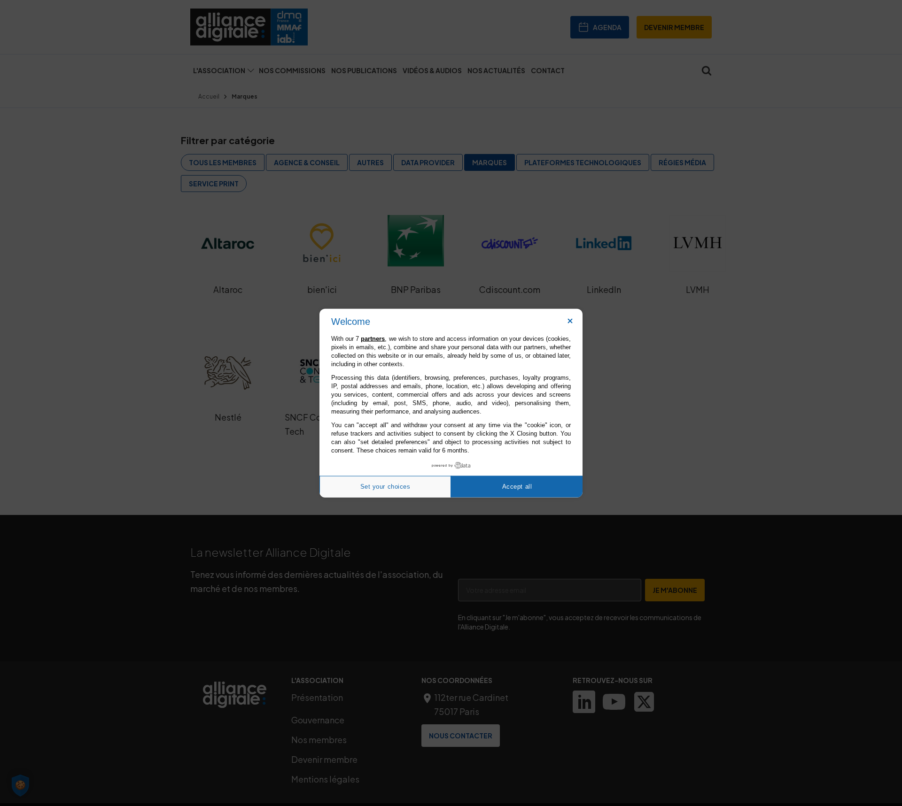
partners (373, 338)
